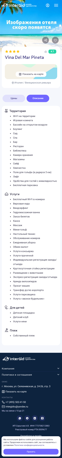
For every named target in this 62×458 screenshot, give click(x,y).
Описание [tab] (38, 98)
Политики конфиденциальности (29, 445)
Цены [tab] (14, 98)
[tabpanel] (31, 225)
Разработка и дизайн (31, 436)
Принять (31, 451)
